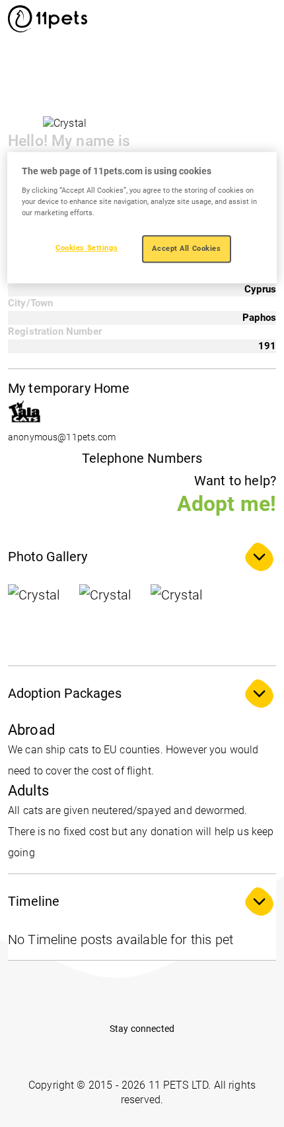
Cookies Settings (86, 247)
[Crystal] (41, 617)
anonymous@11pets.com (62, 437)
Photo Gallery (47, 556)
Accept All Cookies (186, 248)
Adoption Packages (65, 693)
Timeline (33, 901)
